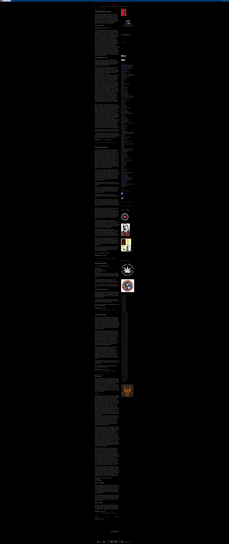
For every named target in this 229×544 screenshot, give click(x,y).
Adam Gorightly (123, 130)
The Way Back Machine (125, 83)
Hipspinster (123, 79)
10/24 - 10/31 (124, 324)
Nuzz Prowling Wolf (124, 176)
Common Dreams (124, 117)
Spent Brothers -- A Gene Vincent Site (127, 122)
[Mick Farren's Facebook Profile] (122, 194)
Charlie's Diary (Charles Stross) (126, 160)
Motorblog (122, 146)
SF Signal (122, 158)
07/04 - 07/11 (124, 338)
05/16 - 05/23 (124, 349)
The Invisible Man (124, 118)
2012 (123, 298)
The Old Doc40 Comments (125, 71)
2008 (123, 304)
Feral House (123, 161)
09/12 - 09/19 (124, 333)
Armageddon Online (124, 125)
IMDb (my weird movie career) (126, 141)
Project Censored (124, 154)
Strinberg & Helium (124, 138)
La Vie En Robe (123, 164)
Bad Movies (123, 147)
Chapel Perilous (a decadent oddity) (127, 184)
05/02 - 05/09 (124, 352)
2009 (123, 302)
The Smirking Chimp (124, 110)
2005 (123, 309)
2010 (123, 301)
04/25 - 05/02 (124, 353)
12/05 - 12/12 (124, 316)
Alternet (122, 166)
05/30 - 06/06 (124, 346)
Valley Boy (123, 81)
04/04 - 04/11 (124, 358)
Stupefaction (123, 126)
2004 (123, 310)
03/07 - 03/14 (124, 364)
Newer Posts (97, 516)
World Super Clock (124, 70)
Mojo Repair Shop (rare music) (126, 177)
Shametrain (123, 165)
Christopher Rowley (124, 94)
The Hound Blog (124, 106)
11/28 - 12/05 (124, 318)
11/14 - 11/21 (124, 319)
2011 (123, 299)
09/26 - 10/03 (124, 330)
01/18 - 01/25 (124, 375)
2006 (123, 307)
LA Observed (123, 109)
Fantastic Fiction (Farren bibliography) (127, 74)
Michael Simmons (124, 169)
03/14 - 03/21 (124, 363)
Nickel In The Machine (125, 93)
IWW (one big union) (124, 157)
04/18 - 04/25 (124, 355)
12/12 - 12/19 (124, 315)
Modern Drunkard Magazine (126, 112)
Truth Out (122, 168)
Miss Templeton (124, 105)
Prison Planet (123, 170)
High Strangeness (124, 181)
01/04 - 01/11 (124, 378)
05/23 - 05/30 (124, 347)
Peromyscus (123, 129)
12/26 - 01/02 (124, 312)
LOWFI (122, 85)
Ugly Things (123, 101)
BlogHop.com (117, 540)
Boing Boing (123, 135)
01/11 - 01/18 (124, 377)
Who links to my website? (125, 210)
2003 (123, 380)
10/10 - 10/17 (124, 327)
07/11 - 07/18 (124, 336)
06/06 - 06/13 (124, 344)
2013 (123, 296)
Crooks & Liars (123, 153)
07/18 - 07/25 (124, 335)
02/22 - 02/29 (124, 367)
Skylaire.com (123, 102)
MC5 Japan (123, 104)
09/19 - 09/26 (124, 332)
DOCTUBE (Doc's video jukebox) (126, 66)
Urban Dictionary (124, 162)
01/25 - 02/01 (124, 374)
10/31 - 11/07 (124, 322)
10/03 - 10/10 (124, 329)
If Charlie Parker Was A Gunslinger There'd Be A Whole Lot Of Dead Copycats (127, 133)
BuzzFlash (123, 139)
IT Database (123, 73)
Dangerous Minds (124, 86)
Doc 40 (114, 5)
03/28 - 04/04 (124, 360)
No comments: (113, 258)
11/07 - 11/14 (124, 321)
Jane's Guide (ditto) (124, 151)
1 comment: (113, 142)
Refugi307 (123, 82)
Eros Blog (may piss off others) (126, 150)
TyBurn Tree (123, 89)
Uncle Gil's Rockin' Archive (125, 108)
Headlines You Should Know (126, 137)
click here (122, 260)
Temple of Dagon (124, 182)
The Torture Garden (124, 185)
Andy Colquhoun (124, 78)
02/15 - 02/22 (124, 369)
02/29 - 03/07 (124, 366)
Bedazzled (123, 142)
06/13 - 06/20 (124, 343)
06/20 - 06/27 (124, 341)
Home (107, 516)
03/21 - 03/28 (124, 361)
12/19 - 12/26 (124, 313)
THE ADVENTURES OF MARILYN (127, 65)
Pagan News (123, 186)
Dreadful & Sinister (124, 174)
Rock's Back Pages (124, 90)
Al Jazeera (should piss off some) (127, 149)
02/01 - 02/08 (124, 372)
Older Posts (117, 516)
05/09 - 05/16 (124, 350)
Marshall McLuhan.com (125, 99)
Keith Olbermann (124, 128)
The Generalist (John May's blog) (126, 96)
